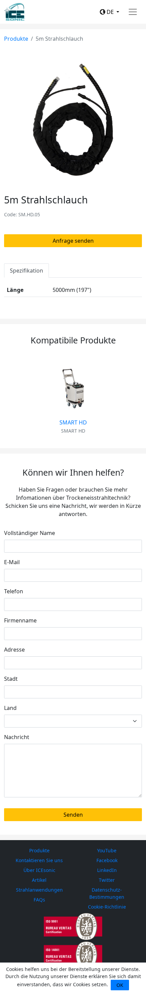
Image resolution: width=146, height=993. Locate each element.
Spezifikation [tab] (26, 270)
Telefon (13, 591)
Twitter (107, 880)
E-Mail (12, 562)
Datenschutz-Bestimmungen (106, 893)
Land (10, 708)
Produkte (16, 38)
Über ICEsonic (39, 870)
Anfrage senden (73, 240)
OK (119, 985)
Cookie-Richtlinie (107, 906)
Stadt (11, 678)
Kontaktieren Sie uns (39, 860)
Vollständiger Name (29, 533)
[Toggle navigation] (133, 11)
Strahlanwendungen (39, 890)
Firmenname (20, 620)
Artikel (39, 880)
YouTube (106, 850)
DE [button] (110, 12)
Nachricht (16, 737)
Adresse (14, 649)
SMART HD (73, 422)
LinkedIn (107, 870)
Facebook (106, 860)
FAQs (39, 899)
